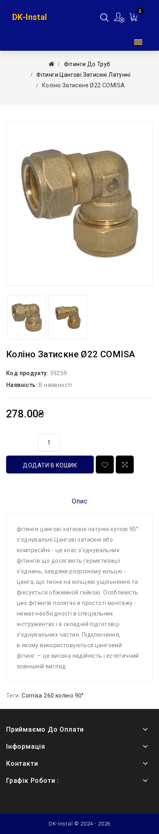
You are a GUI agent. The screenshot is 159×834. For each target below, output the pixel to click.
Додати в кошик (50, 465)
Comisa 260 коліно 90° (53, 695)
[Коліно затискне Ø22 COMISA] (79, 203)
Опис (80, 501)
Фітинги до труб (87, 64)
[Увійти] (120, 17)
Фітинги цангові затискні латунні (83, 74)
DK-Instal (29, 17)
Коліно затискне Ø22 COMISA (83, 85)
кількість (20, 441)
